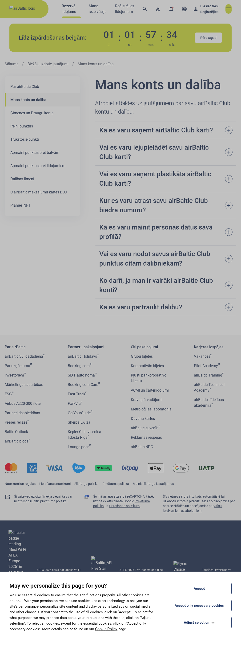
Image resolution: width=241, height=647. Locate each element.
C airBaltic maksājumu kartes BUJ (38, 192)
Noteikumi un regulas (20, 484)
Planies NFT (20, 205)
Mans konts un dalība (28, 100)
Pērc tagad (208, 38)
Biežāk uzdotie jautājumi (48, 64)
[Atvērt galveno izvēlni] (228, 9)
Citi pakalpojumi (144, 347)
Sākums (11, 64)
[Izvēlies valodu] (184, 9)
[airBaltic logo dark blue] (24, 9)
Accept (199, 588)
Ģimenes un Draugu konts (31, 113)
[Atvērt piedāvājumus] (171, 9)
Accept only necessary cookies (199, 605)
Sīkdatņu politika (86, 484)
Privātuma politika (115, 484)
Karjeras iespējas (208, 347)
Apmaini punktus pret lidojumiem (37, 166)
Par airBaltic (15, 347)
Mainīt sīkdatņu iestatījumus (153, 484)
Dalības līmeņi (22, 179)
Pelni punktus (21, 126)
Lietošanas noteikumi (55, 484)
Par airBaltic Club (24, 86)
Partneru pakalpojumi (86, 347)
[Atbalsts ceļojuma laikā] (158, 9)
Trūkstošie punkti (24, 139)
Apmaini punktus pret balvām (34, 152)
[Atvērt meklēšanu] (144, 9)
